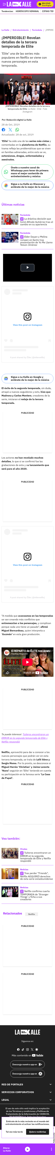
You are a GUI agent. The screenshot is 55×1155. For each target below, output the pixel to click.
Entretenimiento (21, 30)
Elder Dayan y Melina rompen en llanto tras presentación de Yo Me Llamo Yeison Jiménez (36, 240)
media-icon (27, 1149)
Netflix (31, 914)
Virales (23, 849)
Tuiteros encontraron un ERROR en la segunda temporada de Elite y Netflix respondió (25, 738)
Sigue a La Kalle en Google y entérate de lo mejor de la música (30, 378)
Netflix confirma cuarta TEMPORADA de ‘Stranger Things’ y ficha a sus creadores (35, 895)
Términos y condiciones (23, 1111)
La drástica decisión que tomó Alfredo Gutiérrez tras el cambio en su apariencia (36, 221)
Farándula (37, 30)
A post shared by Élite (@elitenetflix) (27, 357)
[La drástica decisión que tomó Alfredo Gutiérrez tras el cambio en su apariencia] (10, 219)
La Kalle (5, 30)
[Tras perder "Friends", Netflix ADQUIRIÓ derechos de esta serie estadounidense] (10, 873)
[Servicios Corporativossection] (50, 1092)
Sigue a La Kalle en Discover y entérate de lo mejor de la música (30, 185)
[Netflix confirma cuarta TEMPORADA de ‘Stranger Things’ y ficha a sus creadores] (10, 891)
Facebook (3, 131)
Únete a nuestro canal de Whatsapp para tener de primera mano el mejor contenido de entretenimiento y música (29, 172)
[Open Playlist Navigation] (51, 1149)
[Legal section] (50, 1099)
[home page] (27, 1032)
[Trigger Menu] (4, 4)
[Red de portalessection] (50, 1084)
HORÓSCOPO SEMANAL (27, 11)
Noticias (24, 869)
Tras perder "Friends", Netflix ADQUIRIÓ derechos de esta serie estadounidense (36, 876)
